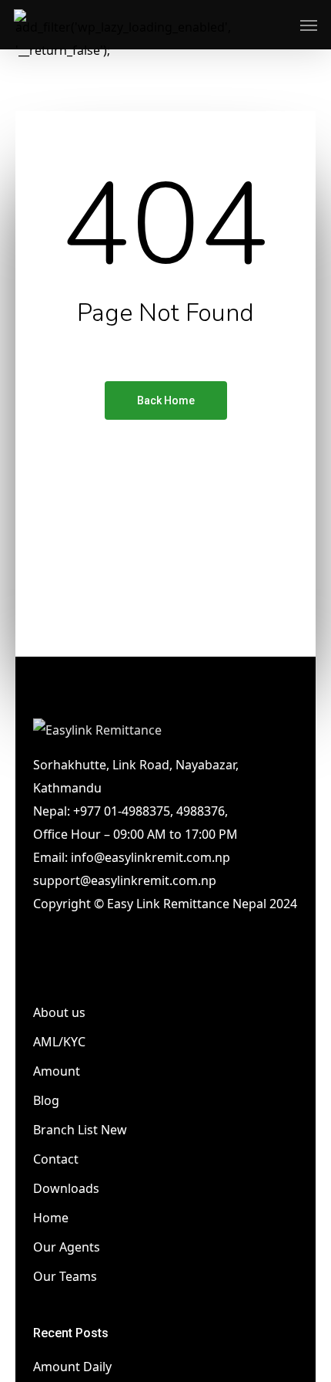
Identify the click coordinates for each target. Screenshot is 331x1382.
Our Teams (65, 1276)
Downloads (66, 1188)
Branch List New (80, 1129)
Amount (56, 1071)
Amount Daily (72, 1366)
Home (51, 1217)
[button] (308, 24)
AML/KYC (59, 1041)
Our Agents (66, 1246)
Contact (56, 1159)
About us (59, 1012)
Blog (46, 1100)
